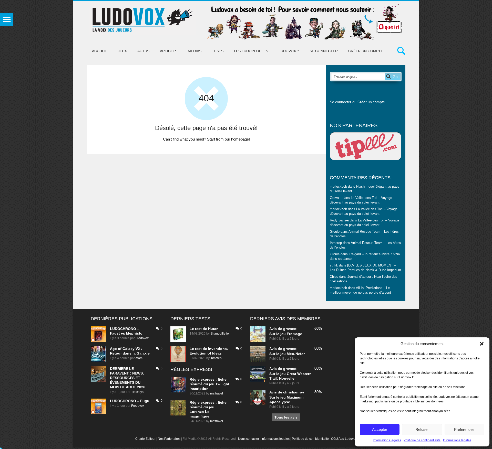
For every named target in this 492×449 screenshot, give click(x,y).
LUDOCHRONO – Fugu (129, 401)
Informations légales (387, 440)
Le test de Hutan (204, 329)
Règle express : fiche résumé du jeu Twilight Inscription (209, 384)
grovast (289, 329)
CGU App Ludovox (344, 439)
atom (139, 358)
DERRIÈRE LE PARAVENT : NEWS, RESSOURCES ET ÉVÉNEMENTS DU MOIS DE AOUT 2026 (127, 378)
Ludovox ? (289, 51)
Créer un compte (365, 51)
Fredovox (142, 338)
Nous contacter (248, 439)
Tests (217, 51)
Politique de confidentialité (422, 440)
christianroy (293, 392)
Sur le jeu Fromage (285, 334)
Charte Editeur (145, 439)
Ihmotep (336, 243)
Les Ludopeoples (251, 51)
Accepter (379, 429)
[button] (481, 343)
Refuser (422, 429)
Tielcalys (137, 392)
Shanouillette (219, 333)
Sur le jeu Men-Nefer (287, 354)
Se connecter (324, 51)
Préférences (464, 429)
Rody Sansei (339, 220)
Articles (168, 51)
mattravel (216, 393)
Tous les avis (286, 417)
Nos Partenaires (169, 439)
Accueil (99, 51)
